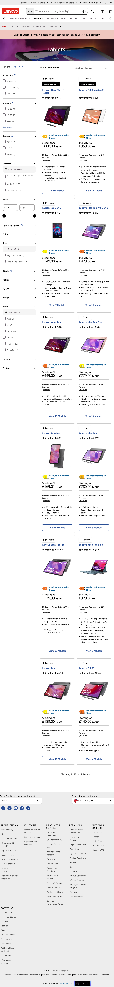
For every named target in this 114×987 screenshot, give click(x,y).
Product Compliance (78, 875)
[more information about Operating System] (21, 225)
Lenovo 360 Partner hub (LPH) (32, 831)
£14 (102, 270)
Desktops (51, 859)
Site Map (45, 975)
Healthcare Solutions (32, 837)
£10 (102, 155)
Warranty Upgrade (54, 896)
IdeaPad (4, 925)
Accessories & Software (52, 877)
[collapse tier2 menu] (60, 26)
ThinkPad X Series (8, 917)
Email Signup (75, 849)
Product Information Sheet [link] (59, 136)
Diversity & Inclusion (9, 859)
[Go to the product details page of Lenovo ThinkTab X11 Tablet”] (57, 115)
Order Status (98, 841)
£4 (102, 730)
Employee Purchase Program (78, 886)
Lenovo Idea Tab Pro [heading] (53, 544)
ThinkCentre (6, 939)
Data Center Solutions (52, 869)
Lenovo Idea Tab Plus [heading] (90, 322)
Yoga (3, 930)
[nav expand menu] (4, 18)
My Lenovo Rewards (78, 853)
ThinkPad (5, 921)
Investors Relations (9, 838)
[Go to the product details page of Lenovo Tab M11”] (94, 691)
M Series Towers (8, 934)
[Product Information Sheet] (45, 137)
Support (96, 836)
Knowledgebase (76, 896)
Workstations (52, 863)
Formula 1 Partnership (6, 870)
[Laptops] (19, 26)
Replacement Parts (55, 892)
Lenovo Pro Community (75, 838)
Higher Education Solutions (31, 843)
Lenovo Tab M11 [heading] (88, 668)
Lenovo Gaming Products (53, 845)
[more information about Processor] (13, 164)
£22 (65, 270)
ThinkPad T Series (8, 912)
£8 (102, 384)
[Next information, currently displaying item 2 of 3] (105, 34)
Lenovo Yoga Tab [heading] (51, 322)
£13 (65, 384)
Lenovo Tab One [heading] (51, 433)
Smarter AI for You (54, 839)
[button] (105, 2)
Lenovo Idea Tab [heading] (88, 433)
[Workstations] (46, 26)
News (3, 834)
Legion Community (78, 844)
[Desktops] (31, 26)
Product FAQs (98, 845)
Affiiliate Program (77, 880)
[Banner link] (57, 34)
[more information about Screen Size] (14, 75)
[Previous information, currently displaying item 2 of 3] (8, 34)
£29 (102, 607)
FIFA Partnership (8, 864)
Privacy (8, 975)
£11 (65, 607)
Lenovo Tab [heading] (48, 668)
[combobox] (30, 11)
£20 (65, 155)
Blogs (72, 867)
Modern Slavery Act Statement (9, 877)
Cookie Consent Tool (20, 975)
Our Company (7, 829)
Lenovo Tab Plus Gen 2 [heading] (91, 90)
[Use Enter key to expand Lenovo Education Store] (76, 2)
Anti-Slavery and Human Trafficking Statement (91, 975)
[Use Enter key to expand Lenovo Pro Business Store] (47, 2)
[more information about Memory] (12, 103)
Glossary (73, 892)
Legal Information (8, 850)
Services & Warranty (55, 883)
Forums (73, 862)
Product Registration (78, 858)
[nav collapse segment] (110, 18)
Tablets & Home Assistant (53, 853)
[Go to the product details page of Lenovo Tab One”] (57, 456)
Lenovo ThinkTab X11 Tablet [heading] (54, 91)
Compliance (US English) (7, 844)
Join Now (46, 160)
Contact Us (97, 832)
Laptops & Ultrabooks (51, 834)
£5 (66, 495)
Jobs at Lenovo (7, 855)
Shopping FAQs (99, 850)
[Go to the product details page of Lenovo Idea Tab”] (94, 456)
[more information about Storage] (11, 136)
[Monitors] (58, 26)
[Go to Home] (10, 11)
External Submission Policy (61, 975)
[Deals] (8, 26)
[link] (111, 3)
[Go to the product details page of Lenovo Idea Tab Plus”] (94, 345)
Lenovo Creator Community (76, 831)
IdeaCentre (6, 943)
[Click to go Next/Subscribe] (37, 801)
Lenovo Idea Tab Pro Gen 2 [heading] (93, 207)
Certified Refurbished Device (55, 902)
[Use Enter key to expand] (98, 11)
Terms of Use (35, 975)
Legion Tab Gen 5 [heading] (51, 207)
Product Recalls (53, 887)
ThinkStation (6, 955)
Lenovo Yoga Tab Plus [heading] (91, 544)
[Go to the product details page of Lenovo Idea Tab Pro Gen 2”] (94, 231)
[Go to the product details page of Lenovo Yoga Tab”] (57, 345)
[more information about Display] (11, 271)
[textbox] (93, 800)
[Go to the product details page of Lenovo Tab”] (57, 691)
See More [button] (7, 127)
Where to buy (75, 871)
